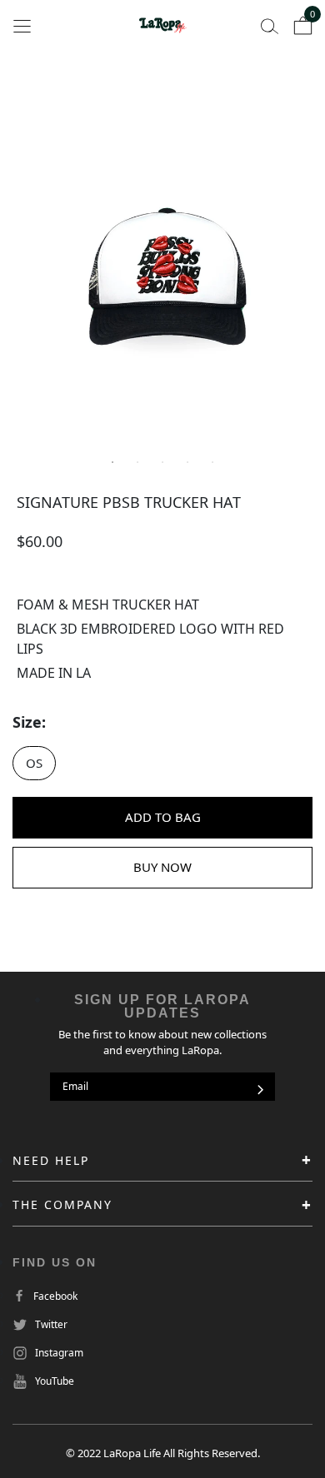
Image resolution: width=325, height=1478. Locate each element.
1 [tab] (112, 462)
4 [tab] (187, 462)
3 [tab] (162, 462)
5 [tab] (212, 462)
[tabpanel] (162, 279)
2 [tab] (137, 462)
